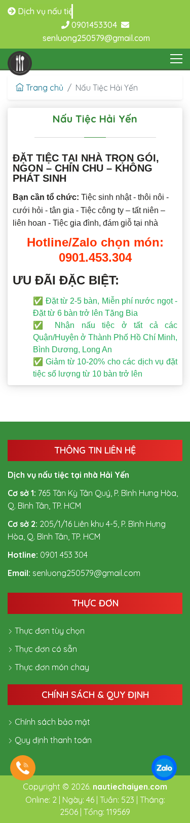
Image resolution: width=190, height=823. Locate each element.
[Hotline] (22, 767)
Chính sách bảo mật (51, 722)
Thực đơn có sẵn (45, 649)
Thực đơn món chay (51, 667)
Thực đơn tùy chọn (49, 631)
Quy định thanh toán (52, 740)
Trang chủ (43, 88)
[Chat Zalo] (164, 767)
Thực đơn (95, 603)
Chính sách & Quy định (95, 695)
